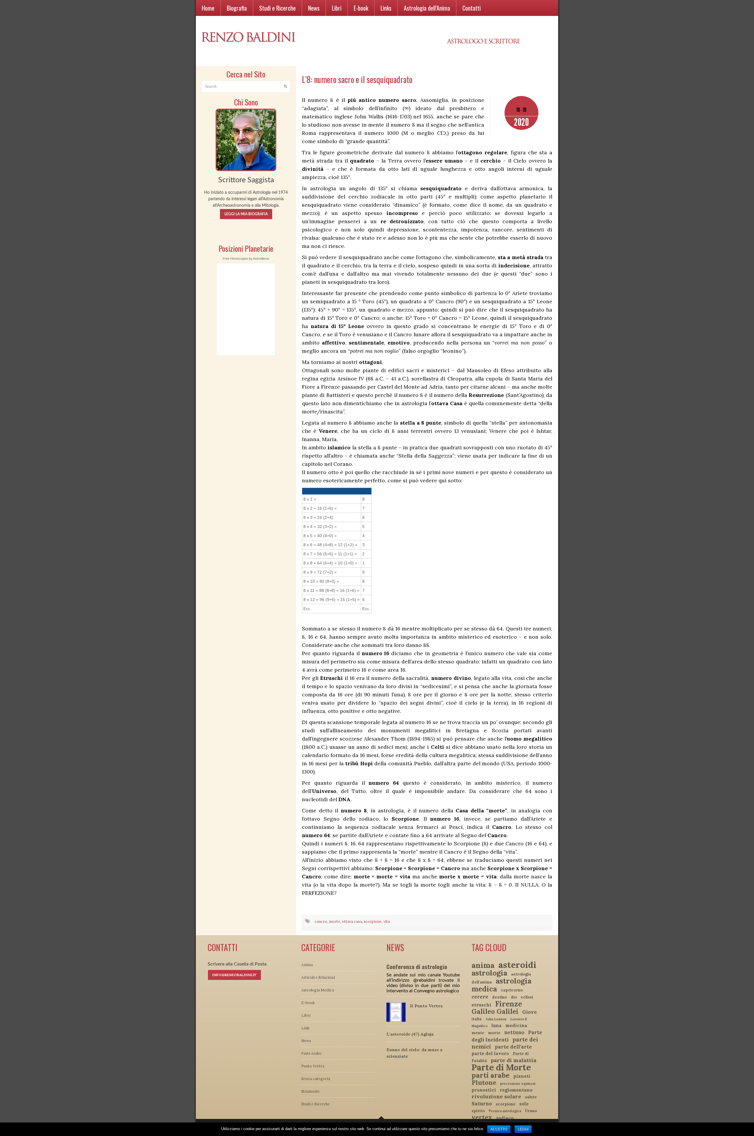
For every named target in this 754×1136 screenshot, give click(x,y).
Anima (307, 964)
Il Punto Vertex (426, 1006)
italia (477, 1018)
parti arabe (491, 1075)
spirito (478, 1110)
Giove (529, 1012)
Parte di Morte (501, 1067)
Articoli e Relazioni (318, 977)
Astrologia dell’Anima (427, 8)
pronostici (484, 1090)
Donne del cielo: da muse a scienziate (414, 1053)
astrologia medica (501, 984)
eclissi (527, 997)
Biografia (237, 8)
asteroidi (517, 964)
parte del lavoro (490, 1053)
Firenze (508, 1004)
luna (496, 1025)
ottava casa (352, 921)
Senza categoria (315, 1078)
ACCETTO (498, 1129)
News (314, 8)
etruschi (481, 1005)
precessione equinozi (517, 1084)
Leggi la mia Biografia (246, 214)
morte (334, 921)
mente (478, 1032)
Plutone (484, 1083)
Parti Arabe (311, 1053)
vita (386, 921)
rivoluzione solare (496, 1096)
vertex (482, 1117)
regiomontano (516, 1090)
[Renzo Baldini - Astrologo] (246, 139)
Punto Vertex (313, 1066)
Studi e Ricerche (277, 8)
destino (499, 997)
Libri (336, 8)
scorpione (373, 921)
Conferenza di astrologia (416, 966)
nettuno (514, 1032)
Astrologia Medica (317, 990)
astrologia (489, 973)
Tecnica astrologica (505, 1111)
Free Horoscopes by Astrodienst (246, 258)
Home (208, 8)
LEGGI (523, 1129)
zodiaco (505, 1118)
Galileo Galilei (495, 1011)
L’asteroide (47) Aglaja (410, 1034)
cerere (480, 996)
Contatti (471, 8)
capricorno (512, 990)
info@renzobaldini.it (234, 975)
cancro (321, 921)
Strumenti (310, 1091)
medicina (516, 1025)
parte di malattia (513, 1060)
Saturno (482, 1103)
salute (531, 1096)
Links (386, 8)
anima (483, 965)
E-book (361, 8)
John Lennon (496, 1019)
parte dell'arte (513, 1047)
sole (524, 1104)
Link (305, 1028)
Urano (531, 1110)
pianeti (521, 1076)
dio (514, 997)
